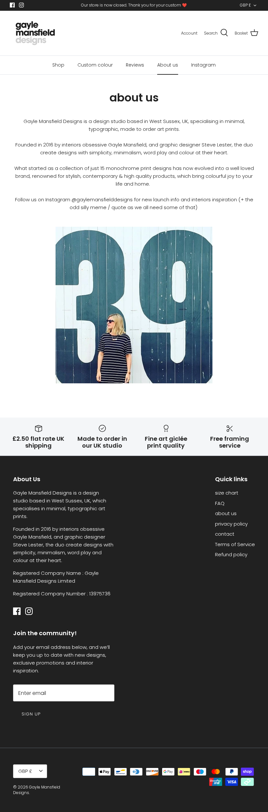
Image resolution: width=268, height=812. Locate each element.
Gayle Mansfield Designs (36, 789)
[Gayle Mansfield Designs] (35, 33)
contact (224, 533)
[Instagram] (21, 5)
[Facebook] (12, 5)
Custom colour (95, 65)
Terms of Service (235, 544)
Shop (58, 65)
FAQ (220, 503)
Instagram (203, 65)
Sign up (31, 714)
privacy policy (231, 523)
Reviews (135, 65)
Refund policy (231, 554)
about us (226, 513)
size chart (226, 492)
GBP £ (245, 5)
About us (167, 65)
